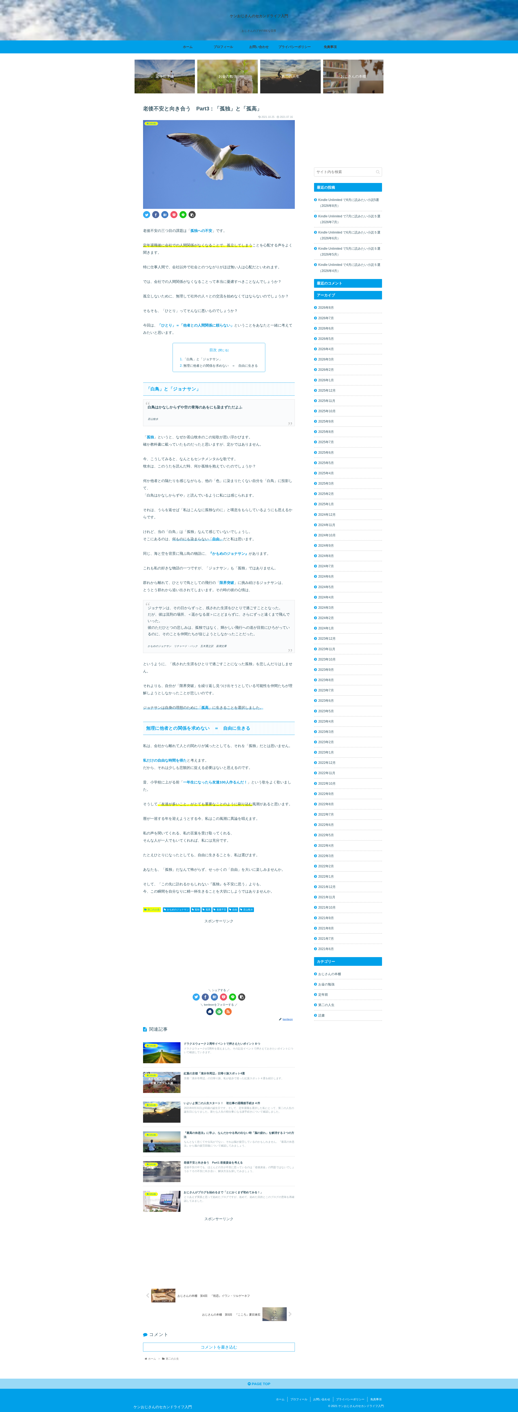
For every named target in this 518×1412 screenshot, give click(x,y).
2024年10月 (327, 535)
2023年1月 (326, 752)
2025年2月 (326, 494)
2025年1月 (326, 504)
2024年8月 (326, 556)
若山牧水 (248, 909)
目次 (213, 350)
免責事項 (376, 1399)
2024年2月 (326, 618)
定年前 (323, 994)
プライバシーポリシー (350, 1399)
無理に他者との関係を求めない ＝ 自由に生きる (220, 365)
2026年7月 (326, 318)
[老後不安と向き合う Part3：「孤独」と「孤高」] (164, 214)
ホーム (280, 1399)
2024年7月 (326, 566)
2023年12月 (327, 638)
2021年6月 (326, 949)
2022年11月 (326, 773)
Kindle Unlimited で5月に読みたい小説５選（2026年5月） (349, 251)
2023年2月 (326, 742)
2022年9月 (326, 794)
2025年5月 (326, 463)
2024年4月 (326, 597)
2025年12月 (327, 390)
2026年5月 (326, 338)
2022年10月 (327, 783)
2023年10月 (327, 659)
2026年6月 (326, 328)
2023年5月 (326, 711)
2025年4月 (326, 473)
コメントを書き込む (219, 1347)
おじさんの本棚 (329, 974)
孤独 (197, 909)
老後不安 (221, 909)
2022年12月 (327, 762)
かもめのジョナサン (178, 909)
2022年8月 (326, 804)
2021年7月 (326, 938)
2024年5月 (326, 587)
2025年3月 (326, 483)
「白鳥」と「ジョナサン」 (202, 359)
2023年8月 (326, 680)
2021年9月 (326, 917)
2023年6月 (326, 700)
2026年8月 (326, 307)
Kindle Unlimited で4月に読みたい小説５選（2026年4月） (349, 267)
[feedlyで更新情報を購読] (219, 1011)
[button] (377, 172)
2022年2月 (326, 866)
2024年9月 (326, 545)
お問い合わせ (321, 1399)
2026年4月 (326, 349)
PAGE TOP (260, 1384)
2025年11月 (326, 401)
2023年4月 (326, 721)
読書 (321, 1015)
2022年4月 (326, 845)
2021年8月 (326, 928)
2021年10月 (327, 907)
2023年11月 (326, 649)
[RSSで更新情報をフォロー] (228, 1011)
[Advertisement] (219, 952)
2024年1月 (326, 628)
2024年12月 (327, 514)
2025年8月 (326, 431)
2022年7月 (326, 814)
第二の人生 (154, 909)
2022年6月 (326, 824)
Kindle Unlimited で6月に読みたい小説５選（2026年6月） (349, 235)
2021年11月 (326, 897)
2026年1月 (326, 380)
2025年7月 (326, 442)
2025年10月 (327, 411)
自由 (234, 909)
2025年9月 (326, 421)
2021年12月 (327, 887)
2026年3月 (326, 359)
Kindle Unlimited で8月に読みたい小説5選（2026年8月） (348, 202)
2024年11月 (326, 525)
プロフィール (298, 1399)
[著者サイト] (209, 1011)
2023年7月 (326, 690)
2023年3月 (326, 731)
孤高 (208, 909)
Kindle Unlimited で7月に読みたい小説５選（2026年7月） (349, 219)
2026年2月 (326, 369)
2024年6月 (326, 576)
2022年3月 (326, 856)
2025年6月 (326, 452)
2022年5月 (326, 835)
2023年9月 (326, 669)
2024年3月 (326, 607)
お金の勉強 (326, 984)
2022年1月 (326, 876)
